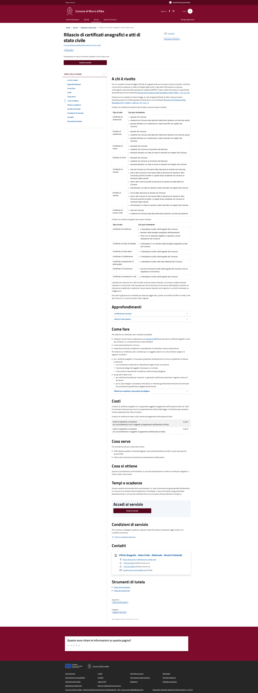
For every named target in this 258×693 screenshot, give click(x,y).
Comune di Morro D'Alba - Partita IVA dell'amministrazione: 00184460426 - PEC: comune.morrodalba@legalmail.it (104, 690)
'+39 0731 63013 (128, 563)
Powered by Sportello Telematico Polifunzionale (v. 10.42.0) (173, 690)
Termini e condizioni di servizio (125, 537)
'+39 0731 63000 (129, 567)
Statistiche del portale (72, 682)
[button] (179, 2)
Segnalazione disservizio (73, 686)
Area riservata (70, 673)
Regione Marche (70, 2)
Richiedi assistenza (169, 677)
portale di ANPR (152, 339)
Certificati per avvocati (122, 313)
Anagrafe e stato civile (88, 27)
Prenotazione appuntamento (140, 677)
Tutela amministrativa (122, 587)
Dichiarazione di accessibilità (75, 677)
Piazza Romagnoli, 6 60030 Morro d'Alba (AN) (139, 560)
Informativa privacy (137, 673)
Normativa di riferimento (171, 39)
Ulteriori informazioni (122, 319)
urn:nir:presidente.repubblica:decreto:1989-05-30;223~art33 (82, 45)
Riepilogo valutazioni (170, 682)
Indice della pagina (73, 74)
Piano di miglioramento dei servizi (109, 686)
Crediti (100, 673)
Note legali (166, 673)
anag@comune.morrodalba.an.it (135, 570)
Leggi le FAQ (102, 682)
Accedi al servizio (85, 62)
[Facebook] (169, 11)
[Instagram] (173, 11)
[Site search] (190, 11)
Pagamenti (134, 682)
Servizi (75, 27)
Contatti (100, 677)
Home (68, 27)
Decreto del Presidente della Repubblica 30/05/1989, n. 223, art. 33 (163, 92)
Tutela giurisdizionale (122, 590)
